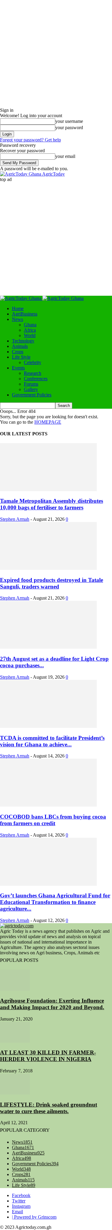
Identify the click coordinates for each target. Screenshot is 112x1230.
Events (18, 367)
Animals (20, 346)
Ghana (30, 324)
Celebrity (32, 362)
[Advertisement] (56, 238)
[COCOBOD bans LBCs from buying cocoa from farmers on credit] (48, 805)
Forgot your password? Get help (30, 139)
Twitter (18, 1200)
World (30, 335)
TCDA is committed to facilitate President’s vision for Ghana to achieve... (52, 741)
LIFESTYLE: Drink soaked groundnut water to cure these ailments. (48, 1107)
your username (69, 121)
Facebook (21, 1195)
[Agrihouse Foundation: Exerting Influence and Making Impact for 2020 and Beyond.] (15, 988)
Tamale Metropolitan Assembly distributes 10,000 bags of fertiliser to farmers (51, 504)
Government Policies (31, 394)
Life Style (21, 357)
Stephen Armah (14, 519)
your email (65, 156)
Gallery (31, 389)
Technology (23, 340)
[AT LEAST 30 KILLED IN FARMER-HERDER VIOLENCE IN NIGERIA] (15, 1041)
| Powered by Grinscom (34, 1217)
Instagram (21, 1206)
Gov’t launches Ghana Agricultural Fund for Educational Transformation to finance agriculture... (55, 902)
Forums (31, 384)
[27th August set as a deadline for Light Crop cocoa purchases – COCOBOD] (48, 647)
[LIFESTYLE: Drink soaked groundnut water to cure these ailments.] (15, 1092)
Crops (17, 351)
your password (69, 127)
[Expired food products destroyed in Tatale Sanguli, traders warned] (48, 568)
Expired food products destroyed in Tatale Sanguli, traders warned (51, 583)
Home (18, 308)
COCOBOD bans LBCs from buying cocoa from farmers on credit (53, 820)
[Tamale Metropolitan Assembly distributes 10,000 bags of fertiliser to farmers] (48, 489)
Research (32, 373)
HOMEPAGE (47, 422)
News (17, 319)
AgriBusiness (24, 313)
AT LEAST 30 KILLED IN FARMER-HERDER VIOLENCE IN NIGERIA (48, 1055)
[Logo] (21, 298)
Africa (30, 330)
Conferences (35, 378)
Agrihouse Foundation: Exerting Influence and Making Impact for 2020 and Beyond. (52, 1003)
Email (17, 1211)
